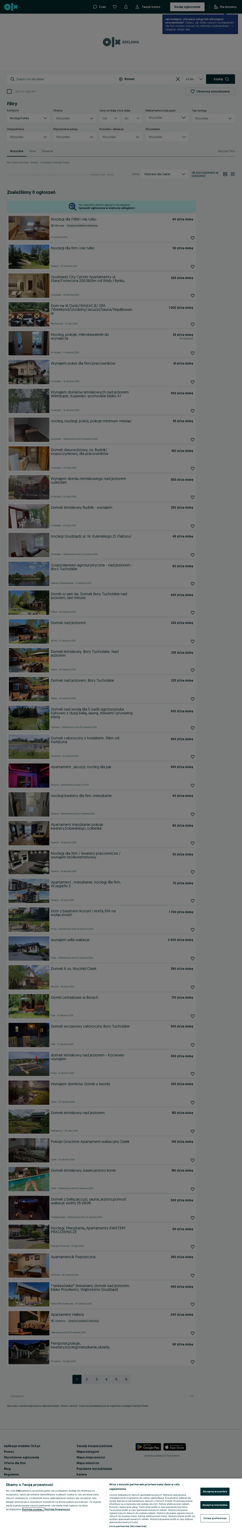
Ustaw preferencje (214, 1518)
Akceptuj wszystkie (215, 1491)
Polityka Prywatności (57, 1509)
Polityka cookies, (33, 1509)
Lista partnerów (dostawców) (128, 1526)
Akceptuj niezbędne (214, 1504)
